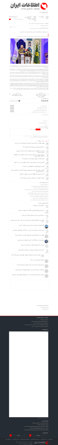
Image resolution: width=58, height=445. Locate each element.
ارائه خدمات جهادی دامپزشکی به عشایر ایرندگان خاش (39, 199)
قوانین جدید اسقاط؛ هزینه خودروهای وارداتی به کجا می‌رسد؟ (38, 194)
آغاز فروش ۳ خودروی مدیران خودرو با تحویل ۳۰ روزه (40, 191)
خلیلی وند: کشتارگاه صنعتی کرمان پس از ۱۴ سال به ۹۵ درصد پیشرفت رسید (36, 189)
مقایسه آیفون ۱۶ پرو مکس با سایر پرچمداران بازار (32, 177)
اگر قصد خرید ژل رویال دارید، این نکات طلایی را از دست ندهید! (29, 162)
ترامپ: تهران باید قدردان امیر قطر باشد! (17, 94)
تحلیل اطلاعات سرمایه (8, 439)
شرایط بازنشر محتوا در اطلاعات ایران (24, 439)
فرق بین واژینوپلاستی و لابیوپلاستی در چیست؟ (33, 166)
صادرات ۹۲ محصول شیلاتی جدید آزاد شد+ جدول (40, 198)
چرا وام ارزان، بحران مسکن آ (40, 23)
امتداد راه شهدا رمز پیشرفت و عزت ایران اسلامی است (41, 94)
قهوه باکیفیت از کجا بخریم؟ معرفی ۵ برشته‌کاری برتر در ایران (29, 143)
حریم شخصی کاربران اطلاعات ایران (35, 439)
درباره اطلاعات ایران (50, 439)
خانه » (47, 27)
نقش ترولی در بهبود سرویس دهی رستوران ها (33, 158)
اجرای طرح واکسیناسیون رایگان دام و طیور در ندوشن (39, 186)
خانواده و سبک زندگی (43, 27)
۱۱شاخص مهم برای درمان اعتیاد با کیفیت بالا (33, 147)
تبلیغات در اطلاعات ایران (15, 439)
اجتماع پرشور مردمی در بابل (37, 259)
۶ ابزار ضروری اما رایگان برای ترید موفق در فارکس (31, 174)
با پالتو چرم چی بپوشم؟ (44, 184)
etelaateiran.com (26, 444)
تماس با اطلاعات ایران (43, 439)
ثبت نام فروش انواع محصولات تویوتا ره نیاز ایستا (32, 426)
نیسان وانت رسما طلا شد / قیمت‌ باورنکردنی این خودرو (39, 196)
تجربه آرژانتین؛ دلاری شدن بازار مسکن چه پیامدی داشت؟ (30, 264)
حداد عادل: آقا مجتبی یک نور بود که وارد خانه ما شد (40, 110)
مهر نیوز (31, 28)
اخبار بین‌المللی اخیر (45, 309)
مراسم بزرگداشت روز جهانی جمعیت (42, 107)
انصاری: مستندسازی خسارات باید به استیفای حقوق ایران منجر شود (28, 274)
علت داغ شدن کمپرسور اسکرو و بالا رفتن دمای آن (32, 429)
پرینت (15, 26)
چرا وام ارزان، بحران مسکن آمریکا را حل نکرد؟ (32, 215)
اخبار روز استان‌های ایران (44, 307)
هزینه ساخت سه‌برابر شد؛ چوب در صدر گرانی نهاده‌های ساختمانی (28, 230)
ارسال (11, 26)
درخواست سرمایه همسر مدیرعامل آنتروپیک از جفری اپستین (29, 269)
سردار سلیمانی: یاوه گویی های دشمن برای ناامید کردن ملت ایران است (34, 31)
